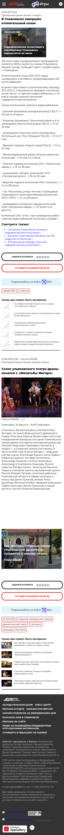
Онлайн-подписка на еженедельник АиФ (29, 713)
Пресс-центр (43, 704)
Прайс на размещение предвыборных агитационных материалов (26, 727)
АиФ (22, 419)
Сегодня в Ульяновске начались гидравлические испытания (25, 231)
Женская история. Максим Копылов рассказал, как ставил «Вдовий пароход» (36, 682)
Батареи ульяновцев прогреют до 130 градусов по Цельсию (29, 237)
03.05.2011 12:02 (9, 12)
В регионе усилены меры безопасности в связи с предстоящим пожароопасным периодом (37, 343)
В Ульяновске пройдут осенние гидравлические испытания (25, 244)
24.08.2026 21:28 (9, 359)
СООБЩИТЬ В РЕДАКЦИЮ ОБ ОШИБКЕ (24, 732)
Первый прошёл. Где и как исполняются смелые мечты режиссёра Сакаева (36, 663)
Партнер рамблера (44, 820)
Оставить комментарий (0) (32, 268)
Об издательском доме (17, 704)
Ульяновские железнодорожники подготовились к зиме (30, 324)
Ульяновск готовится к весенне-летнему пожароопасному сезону (33, 333)
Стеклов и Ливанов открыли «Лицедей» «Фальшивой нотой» (32, 672)
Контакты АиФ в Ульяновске (20, 717)
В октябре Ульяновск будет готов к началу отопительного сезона (34, 305)
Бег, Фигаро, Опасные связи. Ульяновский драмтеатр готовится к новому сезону (27, 549)
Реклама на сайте (14, 721)
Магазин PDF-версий (39, 709)
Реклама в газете (13, 709)
